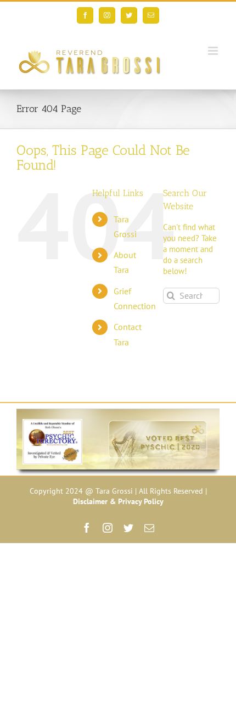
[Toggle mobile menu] (214, 51)
